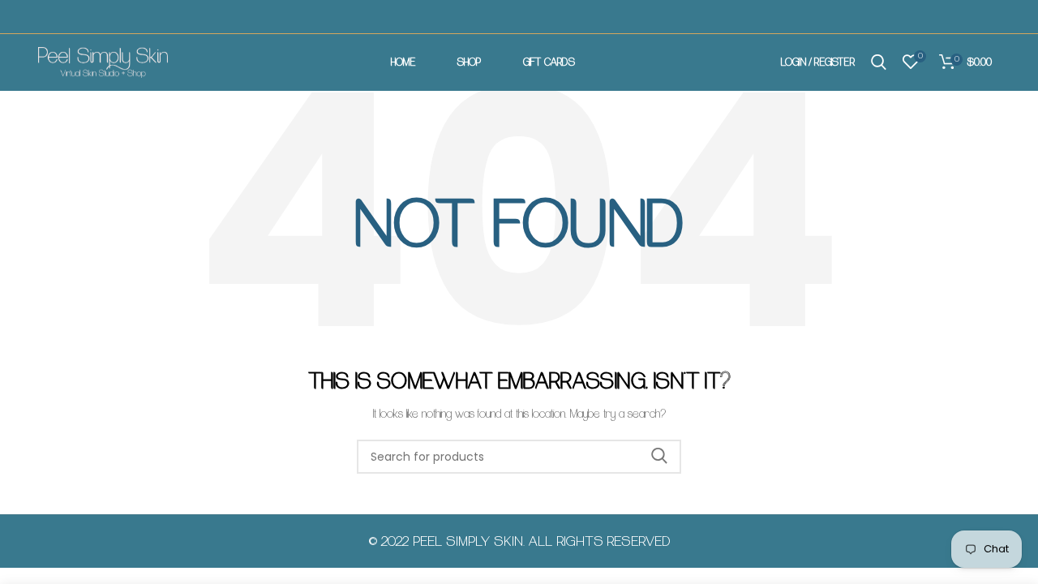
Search (659, 457)
